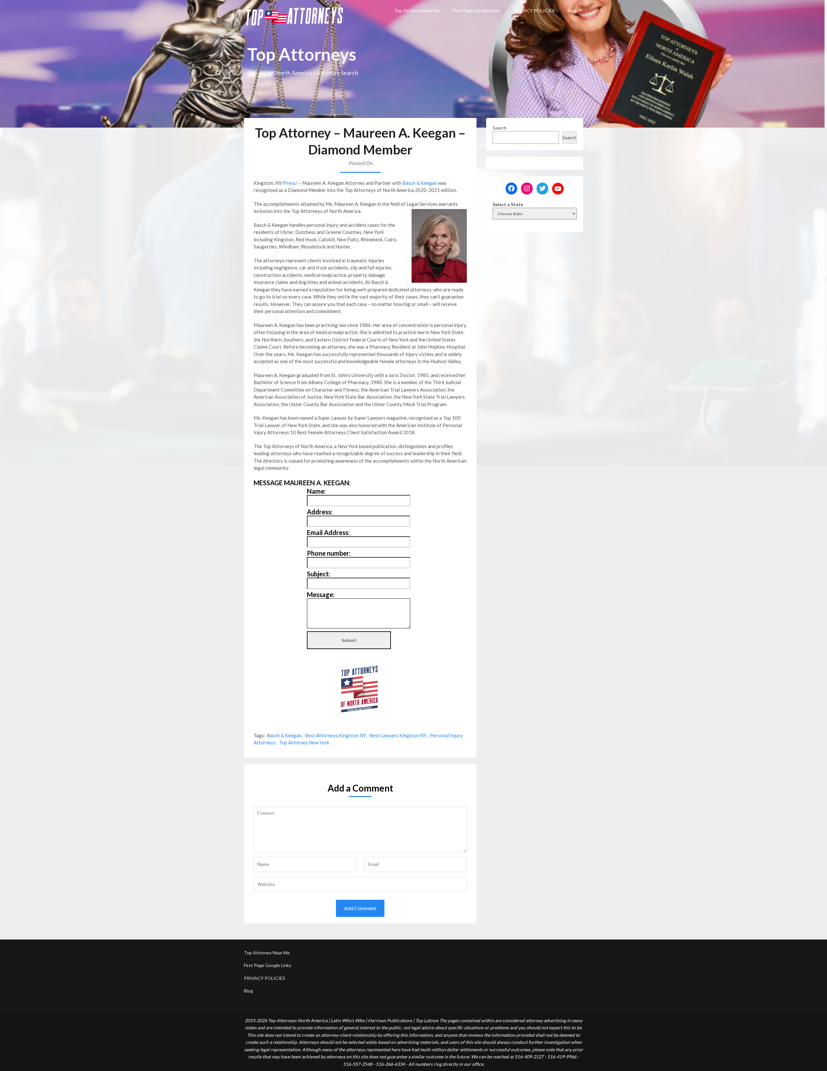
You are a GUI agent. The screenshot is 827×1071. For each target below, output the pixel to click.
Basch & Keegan (420, 183)
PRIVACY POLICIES (534, 10)
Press (289, 183)
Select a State (508, 204)
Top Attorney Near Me (417, 10)
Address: (320, 512)
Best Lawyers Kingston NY (397, 735)
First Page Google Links (476, 10)
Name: (316, 491)
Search (500, 128)
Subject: (318, 574)
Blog (572, 10)
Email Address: (328, 532)
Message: (321, 594)
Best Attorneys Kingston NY (335, 735)
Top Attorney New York (304, 742)
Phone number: (329, 553)
